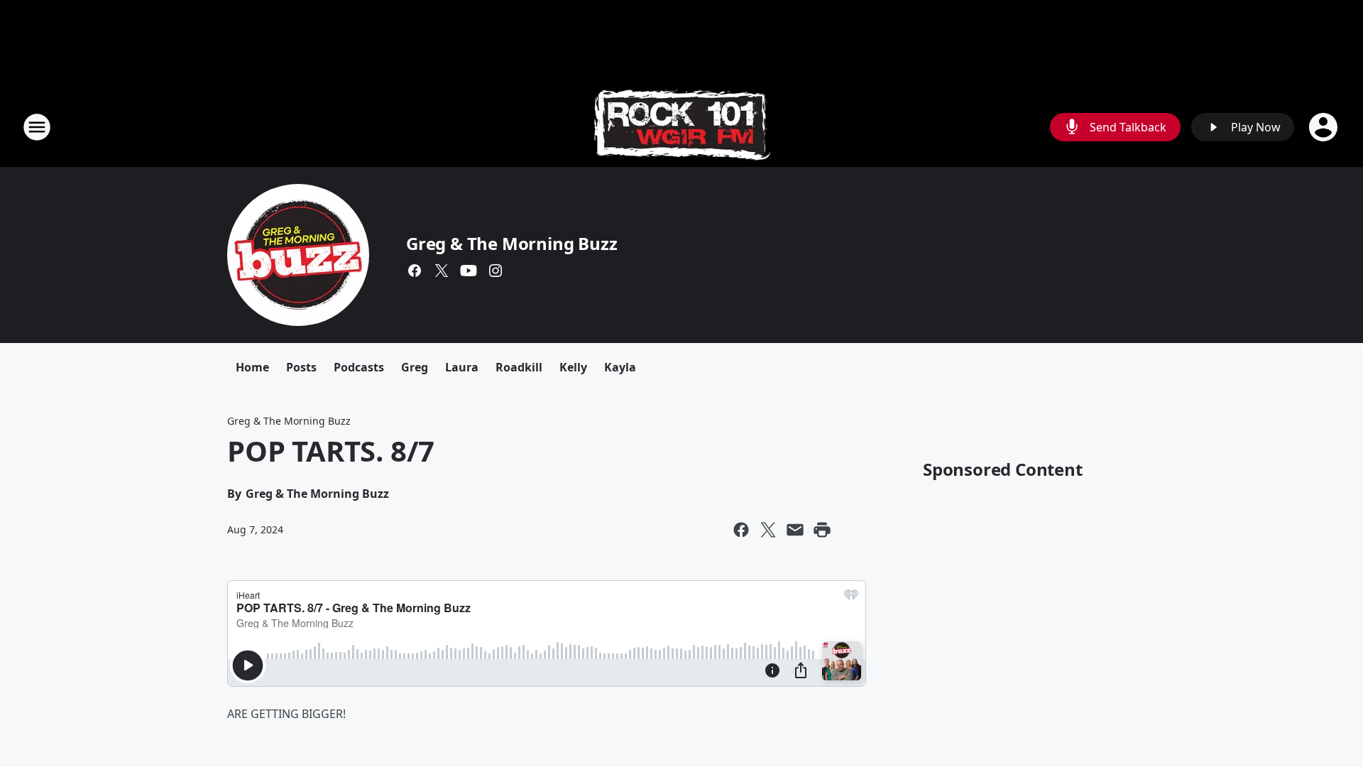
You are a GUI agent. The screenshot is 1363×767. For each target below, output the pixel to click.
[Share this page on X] (768, 530)
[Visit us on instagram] (495, 270)
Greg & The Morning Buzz (511, 243)
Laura (461, 367)
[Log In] (1324, 127)
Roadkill (519, 367)
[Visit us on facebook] (414, 270)
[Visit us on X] (441, 270)
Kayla (620, 367)
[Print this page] (822, 530)
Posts (301, 367)
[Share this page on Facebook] (741, 530)
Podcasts (359, 367)
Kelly (573, 367)
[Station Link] (681, 126)
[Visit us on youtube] (468, 270)
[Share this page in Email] (795, 530)
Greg (414, 367)
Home (252, 367)
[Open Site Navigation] (37, 127)
